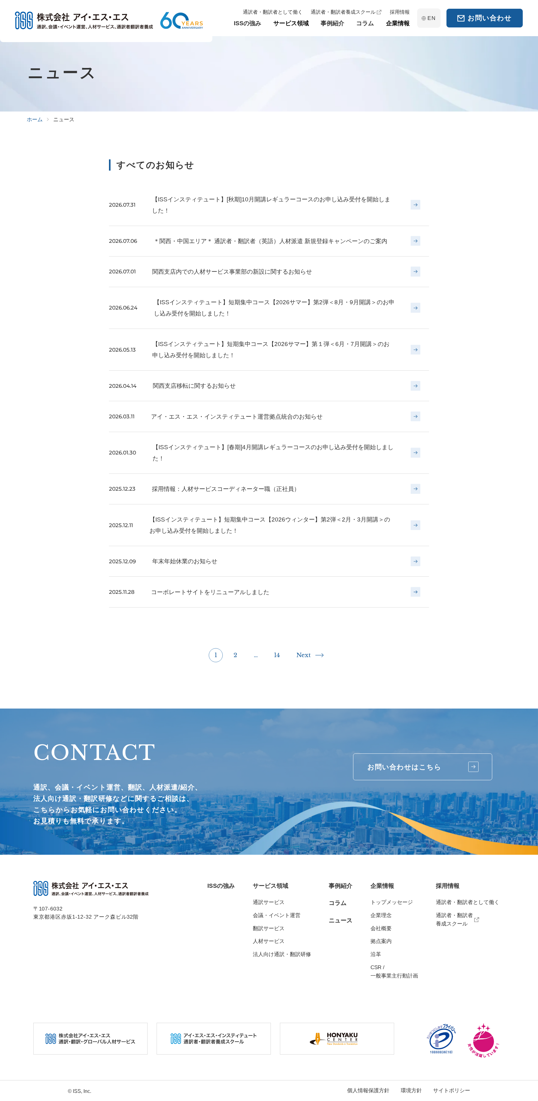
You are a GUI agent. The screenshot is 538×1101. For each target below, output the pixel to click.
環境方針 (411, 1091)
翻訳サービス (269, 928)
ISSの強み (221, 885)
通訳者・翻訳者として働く (467, 902)
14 (277, 655)
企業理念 (381, 915)
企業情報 (382, 885)
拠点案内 (381, 941)
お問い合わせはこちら (404, 767)
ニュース (340, 920)
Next (303, 655)
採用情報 (448, 885)
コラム (338, 903)
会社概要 (381, 928)
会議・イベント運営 (276, 915)
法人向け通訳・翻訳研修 (282, 954)
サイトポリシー (451, 1091)
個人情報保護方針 (368, 1091)
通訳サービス (269, 902)
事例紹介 (340, 885)
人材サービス (269, 941)
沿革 (375, 954)
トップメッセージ (391, 902)
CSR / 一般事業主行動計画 (394, 971)
